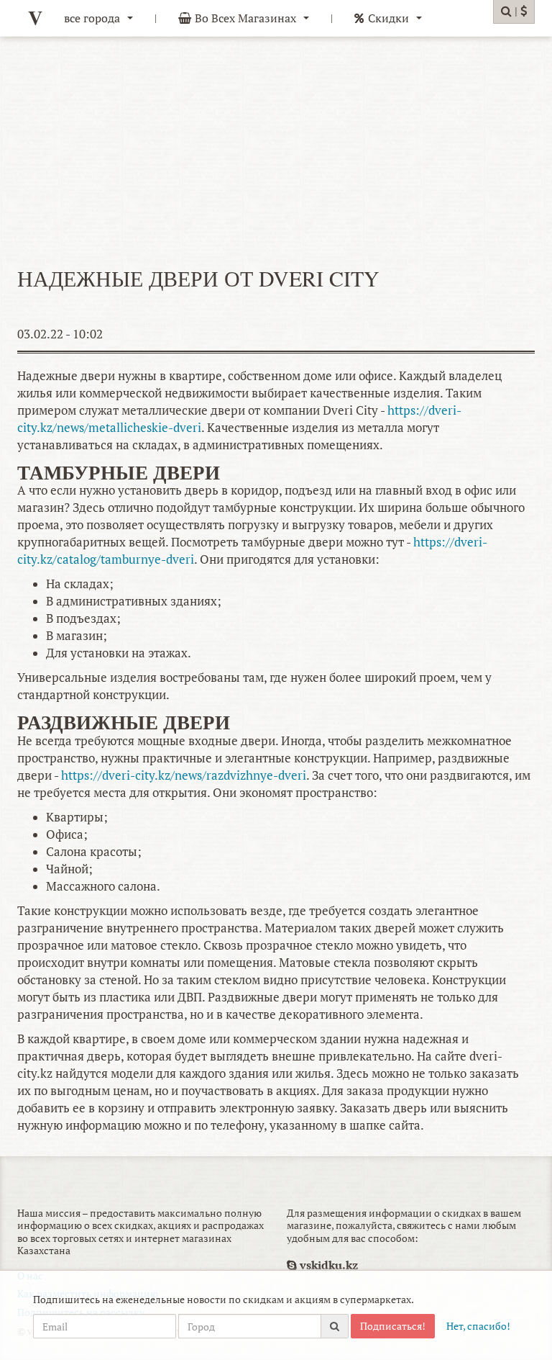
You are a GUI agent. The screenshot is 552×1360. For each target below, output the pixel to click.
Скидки (388, 18)
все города (92, 18)
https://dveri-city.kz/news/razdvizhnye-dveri (183, 775)
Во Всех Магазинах (245, 18)
